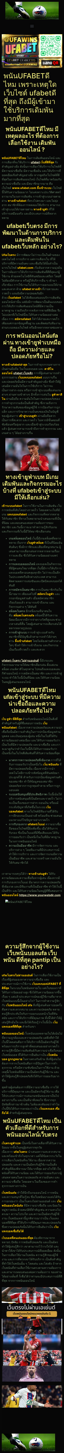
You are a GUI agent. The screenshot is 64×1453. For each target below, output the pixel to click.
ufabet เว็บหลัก (23, 373)
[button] (32, 26)
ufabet (35, 162)
